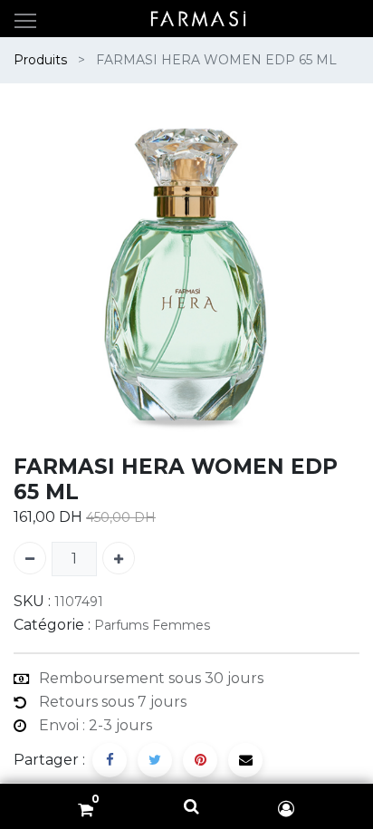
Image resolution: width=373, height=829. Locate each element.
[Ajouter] (118, 558)
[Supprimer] (30, 558)
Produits (40, 60)
